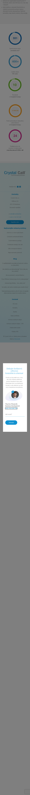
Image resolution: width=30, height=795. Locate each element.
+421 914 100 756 (11, 408)
